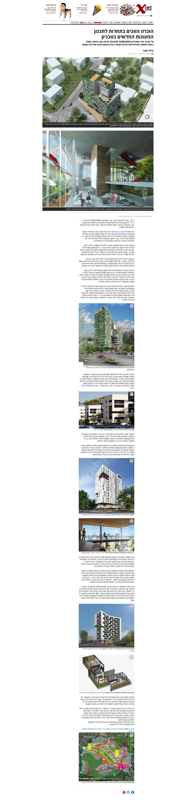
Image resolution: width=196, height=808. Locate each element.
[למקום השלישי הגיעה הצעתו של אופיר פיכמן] (106, 486)
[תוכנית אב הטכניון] (106, 756)
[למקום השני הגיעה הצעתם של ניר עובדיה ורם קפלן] (106, 626)
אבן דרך (84, 5)
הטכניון (121, 216)
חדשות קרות (51, 5)
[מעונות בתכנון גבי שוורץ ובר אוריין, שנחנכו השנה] (106, 410)
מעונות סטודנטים (139, 216)
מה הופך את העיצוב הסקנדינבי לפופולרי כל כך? (50, 9)
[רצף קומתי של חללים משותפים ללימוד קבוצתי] (106, 673)
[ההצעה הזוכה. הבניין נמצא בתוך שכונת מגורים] (106, 334)
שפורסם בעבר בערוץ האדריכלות (118, 232)
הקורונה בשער (112, 5)
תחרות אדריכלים (128, 216)
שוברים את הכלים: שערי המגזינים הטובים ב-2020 (112, 9)
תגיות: (147, 216)
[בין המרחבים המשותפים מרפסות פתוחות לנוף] (106, 535)
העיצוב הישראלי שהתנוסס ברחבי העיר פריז (81, 9)
